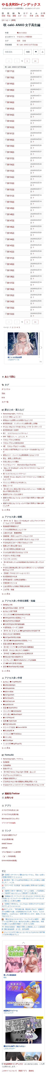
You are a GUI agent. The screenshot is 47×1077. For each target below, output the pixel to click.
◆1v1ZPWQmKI (8, 718)
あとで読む (10, 376)
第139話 (10, 270)
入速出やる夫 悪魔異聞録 (12, 533)
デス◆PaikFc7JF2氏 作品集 (12, 663)
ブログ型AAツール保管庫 (11, 852)
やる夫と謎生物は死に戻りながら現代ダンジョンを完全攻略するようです (23, 569)
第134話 (10, 301)
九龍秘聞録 (7, 765)
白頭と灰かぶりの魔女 (11, 462)
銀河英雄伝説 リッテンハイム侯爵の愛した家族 (20, 423)
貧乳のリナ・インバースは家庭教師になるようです (21, 455)
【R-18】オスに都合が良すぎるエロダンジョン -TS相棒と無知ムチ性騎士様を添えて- (24, 490)
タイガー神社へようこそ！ (12, 417)
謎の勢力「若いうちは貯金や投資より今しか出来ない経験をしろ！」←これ (23, 881)
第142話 (10, 251)
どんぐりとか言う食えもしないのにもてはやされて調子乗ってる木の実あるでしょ (23, 933)
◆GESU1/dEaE (8, 692)
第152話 (10, 189)
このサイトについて (9, 1070)
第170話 (10, 77)
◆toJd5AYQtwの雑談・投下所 (13, 608)
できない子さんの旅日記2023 (13, 443)
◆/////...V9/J (7, 737)
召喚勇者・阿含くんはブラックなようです (18, 536)
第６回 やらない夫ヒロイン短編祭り (16, 650)
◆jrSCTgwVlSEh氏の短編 (11, 637)
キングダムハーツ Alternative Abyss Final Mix (19, 465)
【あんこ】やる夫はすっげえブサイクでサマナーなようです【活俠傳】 (23, 469)
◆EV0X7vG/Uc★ (9, 701)
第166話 (10, 102)
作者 (31, 16)
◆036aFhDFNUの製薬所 (11, 621)
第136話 (10, 289)
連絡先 (31, 1070)
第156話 (10, 164)
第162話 (10, 127)
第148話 (10, 214)
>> (35, 61)
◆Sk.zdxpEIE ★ (8, 731)
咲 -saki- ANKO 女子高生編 (27, 44)
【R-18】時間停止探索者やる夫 (14, 549)
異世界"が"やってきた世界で (13, 494)
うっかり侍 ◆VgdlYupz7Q (12, 744)
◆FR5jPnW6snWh (9, 724)
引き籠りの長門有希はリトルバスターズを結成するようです (23, 450)
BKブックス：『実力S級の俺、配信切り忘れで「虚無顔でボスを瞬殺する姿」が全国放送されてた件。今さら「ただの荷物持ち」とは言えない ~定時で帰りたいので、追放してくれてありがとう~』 (23, 912)
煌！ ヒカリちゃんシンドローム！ (15, 433)
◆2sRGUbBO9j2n (9, 685)
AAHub (4, 848)
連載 (14, 16)
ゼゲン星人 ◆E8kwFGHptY (12, 714)
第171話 (10, 71)
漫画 (18, 40)
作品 (8, 16)
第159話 (10, 146)
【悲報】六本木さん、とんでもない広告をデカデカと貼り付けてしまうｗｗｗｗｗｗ (23, 905)
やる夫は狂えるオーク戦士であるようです (18, 543)
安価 (24, 40)
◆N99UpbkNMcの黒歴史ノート (14, 618)
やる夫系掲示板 (7, 839)
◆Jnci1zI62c (22, 32)
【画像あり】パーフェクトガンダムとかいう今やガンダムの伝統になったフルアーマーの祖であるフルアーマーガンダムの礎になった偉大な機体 (23, 898)
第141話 (10, 258)
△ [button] (42, 52)
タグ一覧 (5, 402)
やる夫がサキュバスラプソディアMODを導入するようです (23, 785)
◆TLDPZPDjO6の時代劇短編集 (14, 624)
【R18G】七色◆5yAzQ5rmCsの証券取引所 (18, 653)
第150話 (10, 201)
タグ (19, 16)
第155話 (10, 170)
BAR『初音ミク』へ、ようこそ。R (15, 437)
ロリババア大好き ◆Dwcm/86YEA (15, 727)
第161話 (10, 133)
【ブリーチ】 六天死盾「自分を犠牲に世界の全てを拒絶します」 (23, 886)
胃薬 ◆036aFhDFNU (10, 708)
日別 (3, 16)
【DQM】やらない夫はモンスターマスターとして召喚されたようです (23, 478)
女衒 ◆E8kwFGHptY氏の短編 (13, 667)
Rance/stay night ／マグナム (13, 414)
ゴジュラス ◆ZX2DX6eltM (12, 711)
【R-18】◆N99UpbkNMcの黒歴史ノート (17, 641)
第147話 (10, 220)
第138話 (10, 276)
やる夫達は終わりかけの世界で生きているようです (21, 539)
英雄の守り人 (7, 769)
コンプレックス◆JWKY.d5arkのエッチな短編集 (19, 660)
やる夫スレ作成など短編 (11, 556)
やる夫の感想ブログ (9, 835)
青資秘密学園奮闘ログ (11, 526)
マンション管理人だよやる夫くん (15, 482)
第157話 (10, 158)
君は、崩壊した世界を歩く (12, 458)
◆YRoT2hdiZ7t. (8, 698)
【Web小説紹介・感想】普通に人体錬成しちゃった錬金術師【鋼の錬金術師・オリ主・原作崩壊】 (23, 928)
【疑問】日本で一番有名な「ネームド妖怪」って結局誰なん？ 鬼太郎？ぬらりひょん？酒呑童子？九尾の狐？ (23, 892)
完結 (3, 393)
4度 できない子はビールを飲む (14, 446)
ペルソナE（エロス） (10, 559)
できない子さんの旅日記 (11, 440)
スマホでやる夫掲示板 (10, 814)
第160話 (10, 139)
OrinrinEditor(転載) (9, 860)
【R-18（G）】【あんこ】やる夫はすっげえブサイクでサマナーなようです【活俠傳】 (24, 522)
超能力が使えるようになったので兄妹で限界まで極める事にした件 (23, 499)
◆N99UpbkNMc (9, 688)
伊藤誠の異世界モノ (10, 778)
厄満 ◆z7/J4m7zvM (10, 721)
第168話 (10, 90)
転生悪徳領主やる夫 (10, 576)
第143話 (10, 245)
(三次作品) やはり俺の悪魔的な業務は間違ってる (20, 782)
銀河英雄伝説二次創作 (11, 430)
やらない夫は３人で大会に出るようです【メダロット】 (22, 427)
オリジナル (6, 389)
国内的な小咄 (7, 605)
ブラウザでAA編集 (9, 823)
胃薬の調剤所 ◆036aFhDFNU (13, 644)
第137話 (10, 282)
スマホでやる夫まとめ (10, 810)
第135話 (10, 295)
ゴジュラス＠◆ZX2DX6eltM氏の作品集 (16, 614)
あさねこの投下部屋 (10, 611)
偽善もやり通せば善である (12, 546)
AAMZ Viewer (7, 843)
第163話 (10, 121)
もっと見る (6, 510)
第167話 (10, 96)
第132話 (10, 314)
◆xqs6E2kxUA (8, 705)
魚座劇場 (6, 762)
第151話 (10, 195)
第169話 (10, 83)
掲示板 (43, 14)
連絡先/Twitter (12, 793)
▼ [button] (36, 52)
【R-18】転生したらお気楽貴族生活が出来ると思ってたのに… (23, 563)
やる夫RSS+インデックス (21, 4)
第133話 (10, 307)
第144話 (10, 239)
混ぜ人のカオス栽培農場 (11, 634)
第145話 (10, 233)
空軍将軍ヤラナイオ (10, 583)
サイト (25, 14)
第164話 (10, 114)
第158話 (10, 152)
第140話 (10, 264)
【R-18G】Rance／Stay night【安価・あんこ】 (19, 772)
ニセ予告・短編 (8, 590)
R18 (3, 397)
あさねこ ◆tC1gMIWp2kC (12, 682)
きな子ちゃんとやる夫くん (12, 775)
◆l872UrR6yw (8, 740)
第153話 (10, 183)
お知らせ (9, 797)
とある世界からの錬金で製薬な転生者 (16, 586)
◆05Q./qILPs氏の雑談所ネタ (13, 657)
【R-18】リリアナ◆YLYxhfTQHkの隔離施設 (18, 647)
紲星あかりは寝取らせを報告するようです (18, 420)
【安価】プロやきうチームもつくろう (16, 573)
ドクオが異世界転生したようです (15, 530)
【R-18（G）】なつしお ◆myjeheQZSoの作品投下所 (21, 631)
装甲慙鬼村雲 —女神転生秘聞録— (15, 580)
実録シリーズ (7, 486)
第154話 (10, 177)
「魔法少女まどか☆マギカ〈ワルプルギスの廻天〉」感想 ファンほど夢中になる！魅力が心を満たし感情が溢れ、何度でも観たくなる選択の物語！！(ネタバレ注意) (23, 921)
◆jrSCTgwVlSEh (8, 695)
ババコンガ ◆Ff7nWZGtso (12, 734)
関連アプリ (23, 1070)
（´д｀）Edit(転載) (9, 856)
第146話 (10, 226)
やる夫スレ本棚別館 (24, 36)
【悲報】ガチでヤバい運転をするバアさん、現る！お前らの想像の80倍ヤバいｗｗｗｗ (23, 876)
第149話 (10, 208)
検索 (28, 52)
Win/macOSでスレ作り (11, 818)
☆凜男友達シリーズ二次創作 (13, 627)
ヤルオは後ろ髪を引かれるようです (15, 552)
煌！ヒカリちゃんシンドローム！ (15, 474)
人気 (37, 16)
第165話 (10, 108)
